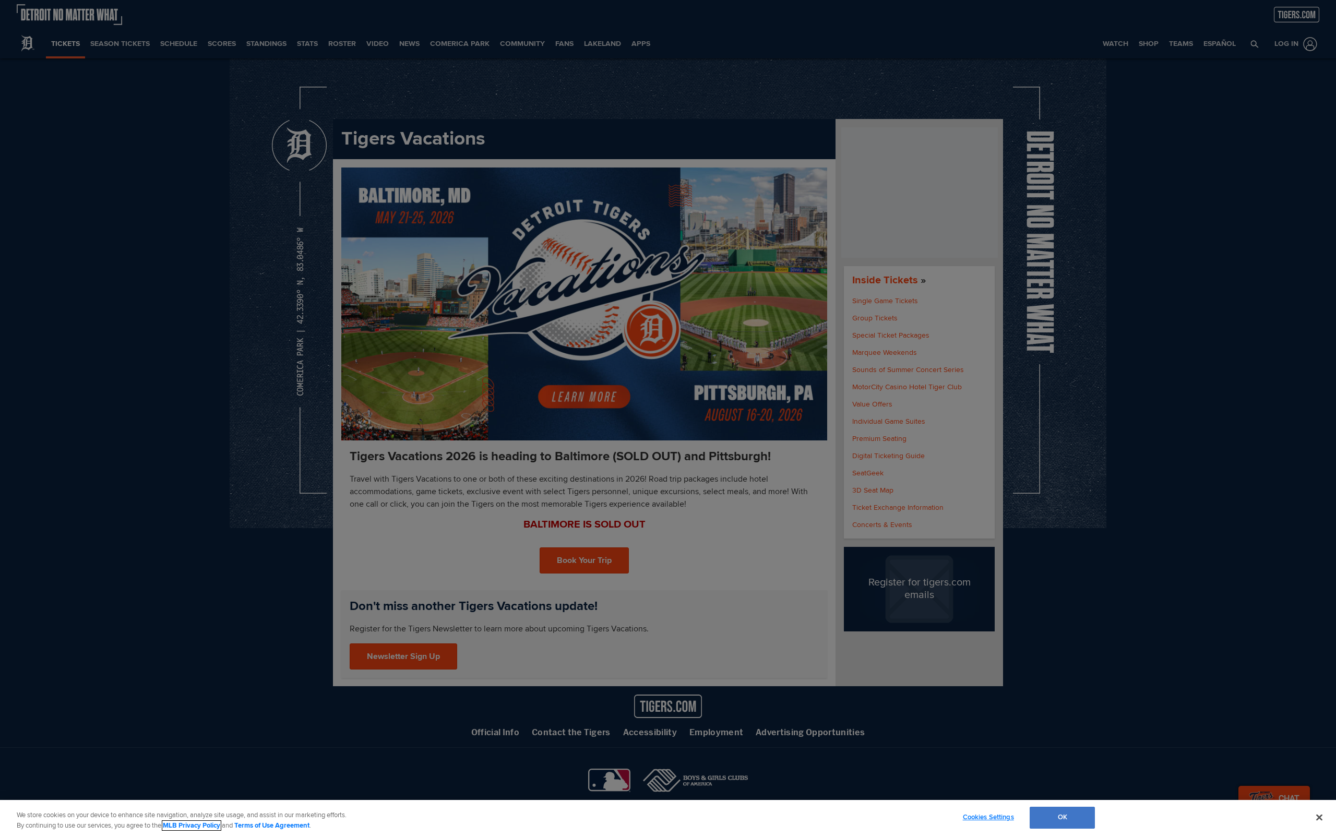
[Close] (1319, 817)
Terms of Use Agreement (271, 825)
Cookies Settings (988, 817)
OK (1062, 817)
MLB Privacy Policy (191, 825)
